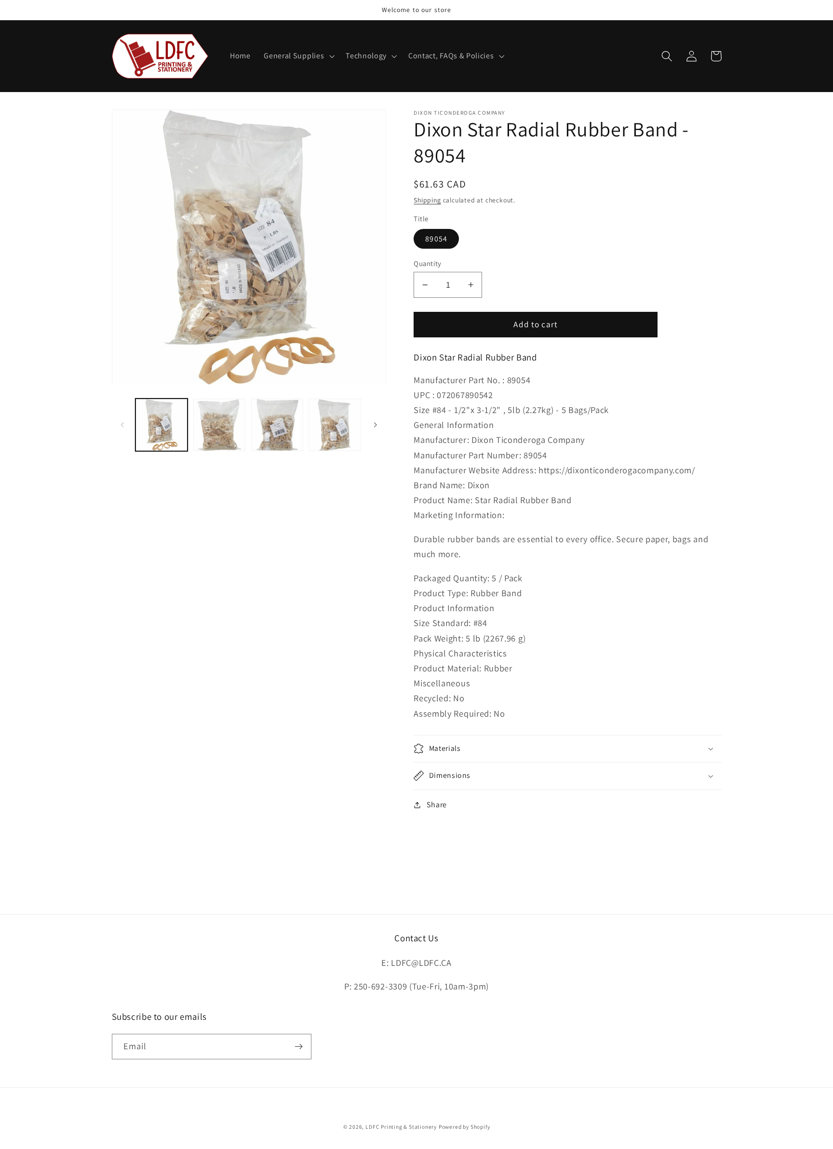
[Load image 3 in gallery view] (277, 425)
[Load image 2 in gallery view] (219, 425)
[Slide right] (375, 425)
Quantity (428, 263)
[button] (298, 56)
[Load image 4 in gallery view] (335, 425)
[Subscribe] (298, 1047)
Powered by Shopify (464, 1126)
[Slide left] (122, 425)
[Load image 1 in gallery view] (161, 425)
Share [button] (437, 805)
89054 (436, 239)
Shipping (427, 200)
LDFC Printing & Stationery (401, 1126)
